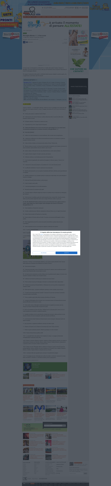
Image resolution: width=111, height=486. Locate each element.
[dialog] (55, 243)
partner (41, 234)
